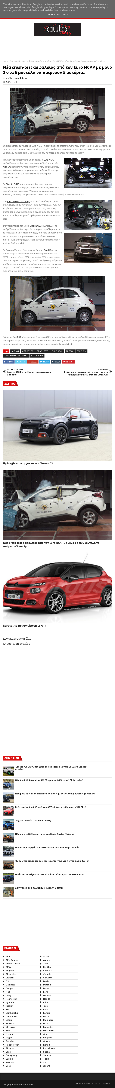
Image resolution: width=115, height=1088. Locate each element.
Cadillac (47, 970)
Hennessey (11, 998)
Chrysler (47, 974)
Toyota (10, 1062)
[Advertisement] (57, 47)
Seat (8, 1051)
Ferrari (46, 988)
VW (45, 1062)
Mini (8, 1030)
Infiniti (46, 1002)
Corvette (47, 977)
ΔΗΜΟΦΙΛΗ (11, 758)
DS (7, 981)
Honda (46, 998)
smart (46, 1065)
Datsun (47, 984)
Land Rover (11, 1016)
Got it (66, 14)
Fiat (8, 991)
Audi (45, 963)
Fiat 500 (17, 337)
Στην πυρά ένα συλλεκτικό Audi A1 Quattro (39, 888)
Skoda (46, 1051)
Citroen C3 (34, 226)
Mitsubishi (48, 1030)
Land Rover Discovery (18, 201)
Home (6, 61)
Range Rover (12, 1044)
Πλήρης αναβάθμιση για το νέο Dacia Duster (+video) (44, 834)
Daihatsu (10, 984)
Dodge (9, 988)
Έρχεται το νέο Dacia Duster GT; (33, 820)
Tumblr (57, 361)
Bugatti (10, 970)
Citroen (10, 977)
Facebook (9, 361)
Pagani (9, 1037)
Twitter (22, 361)
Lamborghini (12, 1012)
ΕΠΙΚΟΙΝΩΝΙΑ (103, 1083)
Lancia (46, 1012)
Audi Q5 (7, 166)
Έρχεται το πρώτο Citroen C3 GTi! (24, 625)
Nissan (9, 1034)
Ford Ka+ (48, 250)
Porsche (10, 1041)
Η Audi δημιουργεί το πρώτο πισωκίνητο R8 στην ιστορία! (47, 847)
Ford (45, 991)
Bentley (47, 967)
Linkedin (46, 361)
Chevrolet (11, 974)
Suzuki (9, 1058)
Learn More (53, 14)
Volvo (9, 1065)
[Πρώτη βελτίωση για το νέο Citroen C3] (57, 425)
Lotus (9, 1019)
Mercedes (48, 1027)
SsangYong (11, 1055)
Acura (46, 956)
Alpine (46, 960)
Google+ (34, 361)
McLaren (10, 1027)
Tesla (46, 1058)
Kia (7, 1009)
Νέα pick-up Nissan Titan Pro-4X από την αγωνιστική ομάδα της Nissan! (55, 793)
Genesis (47, 995)
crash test (42, 351)
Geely (9, 995)
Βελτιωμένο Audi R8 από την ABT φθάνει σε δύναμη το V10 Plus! (50, 807)
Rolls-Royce (49, 1048)
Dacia (46, 981)
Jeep (45, 1005)
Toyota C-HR (15, 61)
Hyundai (10, 1002)
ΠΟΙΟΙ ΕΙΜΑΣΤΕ (84, 1083)
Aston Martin (13, 963)
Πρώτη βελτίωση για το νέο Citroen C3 (28, 463)
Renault (47, 1044)
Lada (45, 1009)
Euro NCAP (49, 159)
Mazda (46, 1023)
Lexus (46, 1016)
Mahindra (48, 1019)
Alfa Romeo (12, 960)
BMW (8, 967)
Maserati (10, 1023)
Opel (45, 1034)
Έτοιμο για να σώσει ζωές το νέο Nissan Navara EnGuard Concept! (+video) (51, 768)
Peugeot (47, 1037)
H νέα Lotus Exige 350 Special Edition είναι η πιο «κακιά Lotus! (49, 874)
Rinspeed (10, 1048)
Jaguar (9, 1005)
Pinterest (69, 361)
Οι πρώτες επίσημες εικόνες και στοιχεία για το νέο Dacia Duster (52, 861)
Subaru (47, 1055)
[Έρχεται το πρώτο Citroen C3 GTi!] (57, 587)
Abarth (9, 956)
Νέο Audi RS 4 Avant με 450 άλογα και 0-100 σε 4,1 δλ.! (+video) (49, 780)
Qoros (46, 1041)
